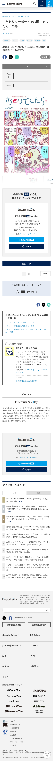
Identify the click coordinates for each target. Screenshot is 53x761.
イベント (34, 655)
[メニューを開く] (3, 3)
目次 (26, 66)
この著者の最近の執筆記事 (26, 381)
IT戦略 (22, 40)
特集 (4, 666)
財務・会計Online (10, 645)
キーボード (6, 40)
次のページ (26, 264)
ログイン (28, 246)
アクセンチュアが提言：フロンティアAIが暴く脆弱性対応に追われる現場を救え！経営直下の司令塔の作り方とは (28, 567)
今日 (14, 493)
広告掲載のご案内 (39, 625)
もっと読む (9, 332)
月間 (38, 493)
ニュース (34, 645)
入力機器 (37, 40)
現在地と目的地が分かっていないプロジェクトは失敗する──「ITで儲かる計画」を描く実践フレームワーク (28, 517)
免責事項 (13, 731)
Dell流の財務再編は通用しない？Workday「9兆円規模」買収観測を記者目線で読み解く (28, 550)
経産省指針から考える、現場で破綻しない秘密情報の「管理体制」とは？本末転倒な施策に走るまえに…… (27, 507)
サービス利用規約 (16, 738)
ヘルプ (12, 721)
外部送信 (13, 745)
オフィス (29, 40)
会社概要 (13, 735)
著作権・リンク (15, 724)
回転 (44, 40)
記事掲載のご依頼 (14, 625)
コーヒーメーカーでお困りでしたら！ (21, 322)
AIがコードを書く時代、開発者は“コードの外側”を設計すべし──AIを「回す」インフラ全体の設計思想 (27, 558)
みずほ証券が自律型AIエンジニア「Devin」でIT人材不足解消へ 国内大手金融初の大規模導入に (28, 535)
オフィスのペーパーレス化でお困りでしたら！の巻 (26, 329)
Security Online (9, 635)
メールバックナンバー (28, 234)
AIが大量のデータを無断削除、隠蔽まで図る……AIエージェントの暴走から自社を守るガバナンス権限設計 (27, 576)
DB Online (35, 635)
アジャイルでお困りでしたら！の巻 (20, 326)
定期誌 (33, 666)
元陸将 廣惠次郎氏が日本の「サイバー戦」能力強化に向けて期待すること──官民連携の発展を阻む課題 (28, 527)
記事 (4, 655)
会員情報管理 (14, 728)
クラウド (15, 40)
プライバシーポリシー (17, 742)
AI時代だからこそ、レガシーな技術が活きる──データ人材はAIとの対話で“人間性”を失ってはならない (28, 543)
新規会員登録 (27, 240)
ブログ (5, 676)
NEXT (45, 274)
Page (8, 85)
